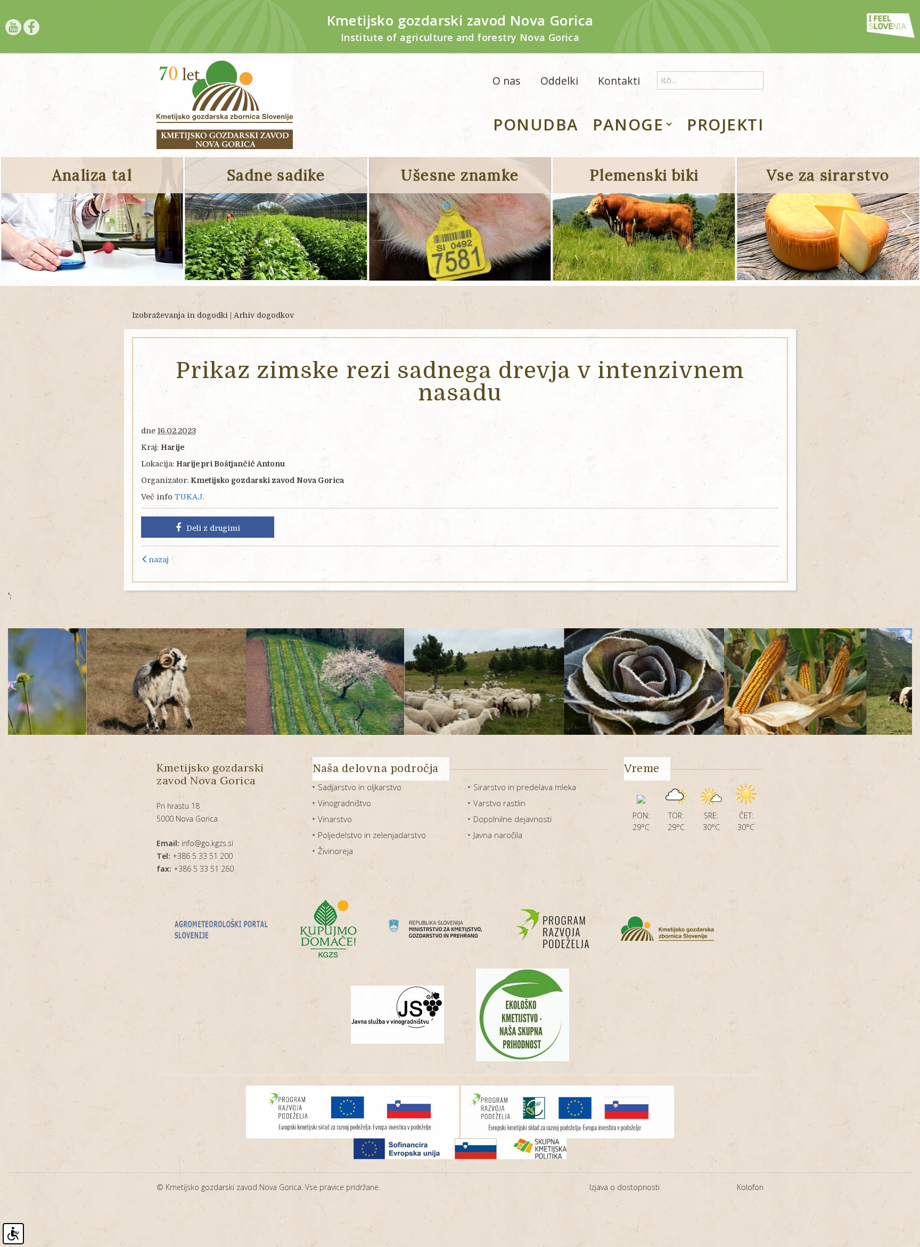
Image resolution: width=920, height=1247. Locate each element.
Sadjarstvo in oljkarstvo (359, 787)
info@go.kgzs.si (195, 843)
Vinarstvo (335, 819)
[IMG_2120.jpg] (730, 681)
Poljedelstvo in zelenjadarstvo (372, 835)
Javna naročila (497, 835)
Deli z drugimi (213, 528)
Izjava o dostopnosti (624, 1187)
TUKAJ (188, 497)
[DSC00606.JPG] (419, 681)
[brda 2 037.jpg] (259, 681)
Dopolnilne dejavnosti (512, 819)
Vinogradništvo (344, 803)
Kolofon (750, 1187)
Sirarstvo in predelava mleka (524, 787)
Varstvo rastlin (499, 803)
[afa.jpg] (100, 681)
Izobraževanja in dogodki (180, 315)
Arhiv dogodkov (264, 315)
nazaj (159, 559)
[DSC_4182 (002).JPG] (578, 681)
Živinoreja (335, 851)
